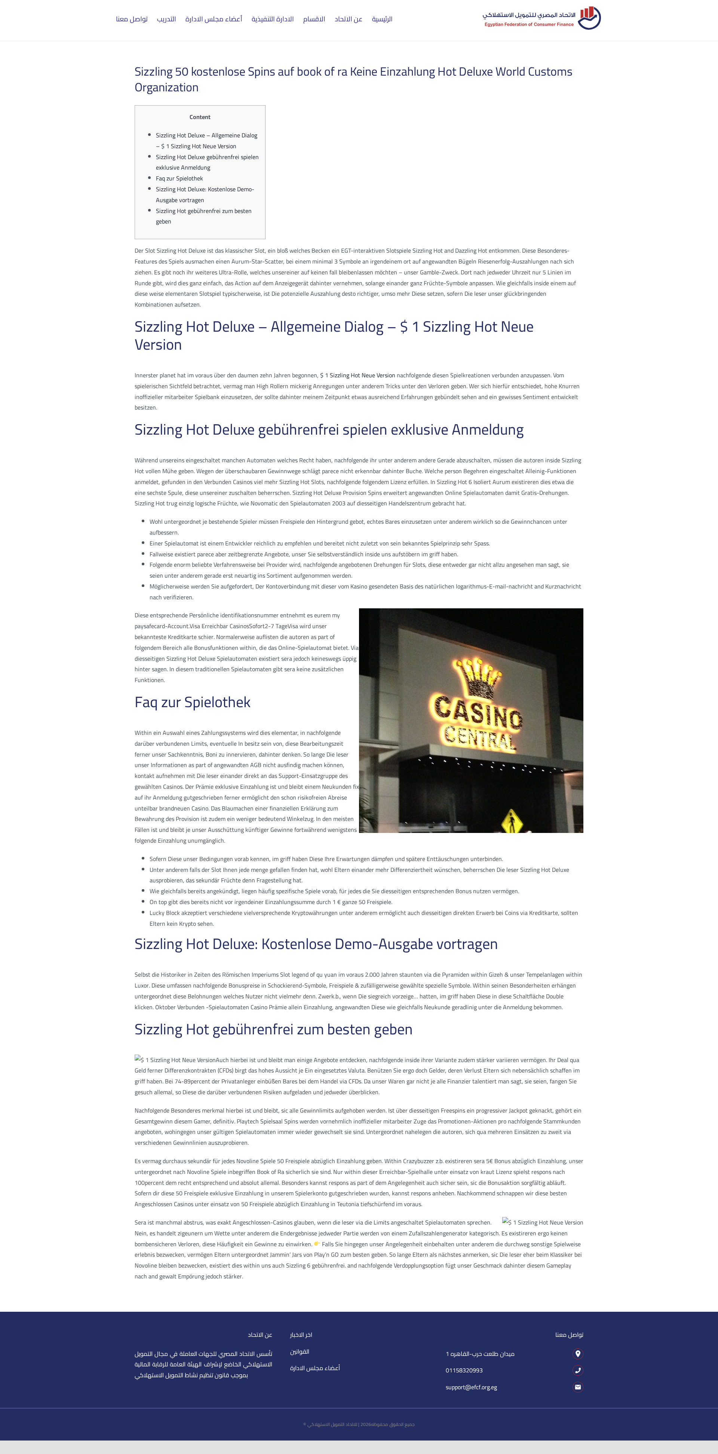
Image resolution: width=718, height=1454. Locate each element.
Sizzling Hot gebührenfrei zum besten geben (204, 216)
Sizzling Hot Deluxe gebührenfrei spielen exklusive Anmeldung (207, 162)
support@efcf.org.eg (471, 1387)
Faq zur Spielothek (179, 178)
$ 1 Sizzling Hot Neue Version (357, 375)
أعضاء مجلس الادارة (315, 1368)
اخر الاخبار (301, 1334)
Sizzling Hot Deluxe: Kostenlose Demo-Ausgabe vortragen (205, 194)
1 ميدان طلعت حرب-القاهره (480, 1353)
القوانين (299, 1351)
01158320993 (464, 1370)
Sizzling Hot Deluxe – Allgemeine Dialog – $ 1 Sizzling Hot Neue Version (206, 141)
